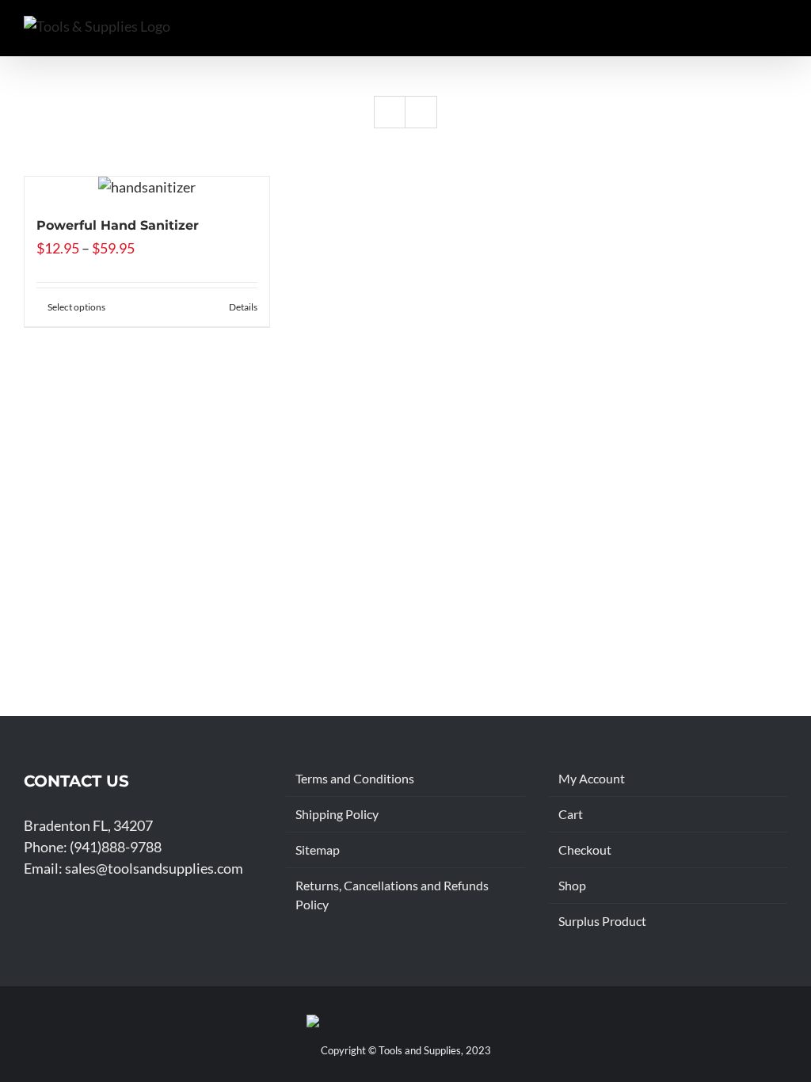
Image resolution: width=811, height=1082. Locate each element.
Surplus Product (602, 920)
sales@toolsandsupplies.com (154, 868)
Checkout (584, 849)
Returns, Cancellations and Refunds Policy (392, 895)
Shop (572, 885)
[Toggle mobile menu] (781, 32)
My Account (591, 778)
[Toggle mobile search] (752, 32)
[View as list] (421, 112)
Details (243, 307)
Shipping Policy (337, 813)
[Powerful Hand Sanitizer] (147, 187)
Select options (76, 307)
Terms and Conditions (354, 778)
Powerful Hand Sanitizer (117, 225)
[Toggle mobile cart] (724, 32)
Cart (570, 813)
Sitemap (317, 849)
